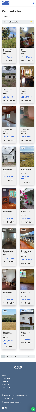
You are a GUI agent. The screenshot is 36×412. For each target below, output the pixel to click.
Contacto (6, 387)
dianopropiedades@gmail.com (12, 402)
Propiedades (6, 378)
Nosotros (5, 384)
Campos (5, 381)
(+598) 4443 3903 (9, 398)
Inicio (4, 375)
